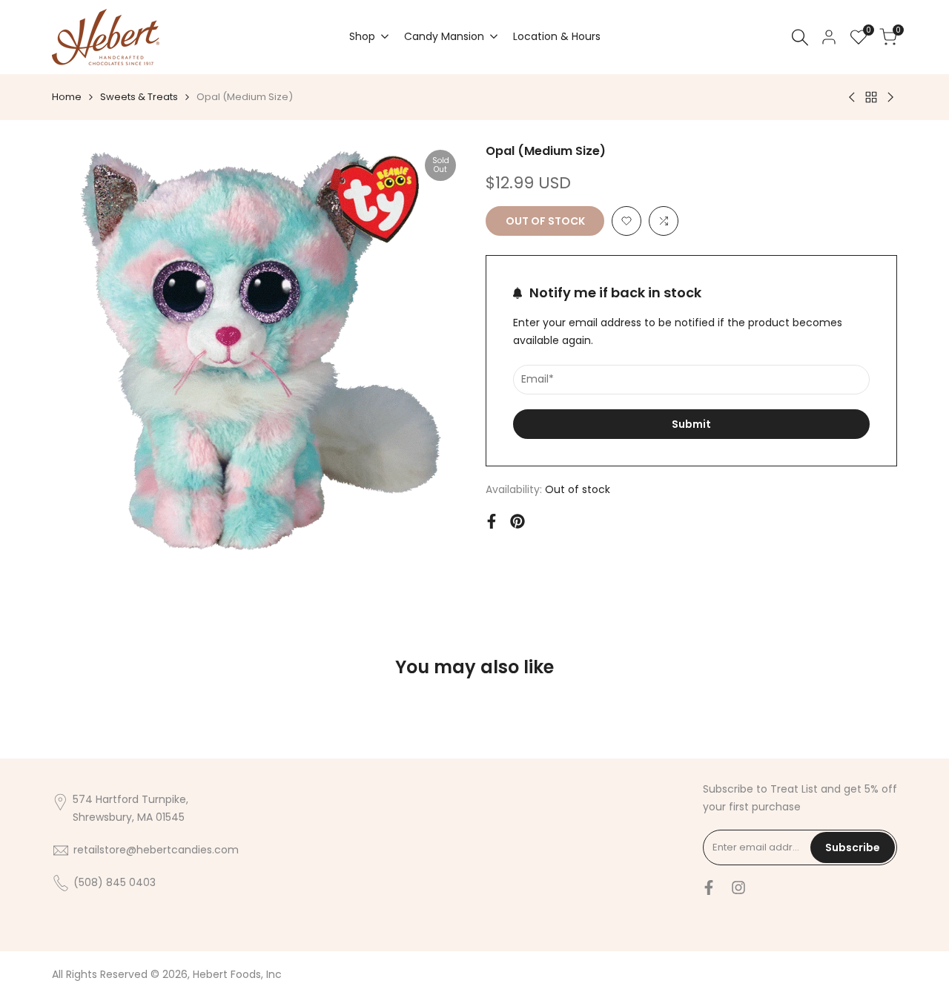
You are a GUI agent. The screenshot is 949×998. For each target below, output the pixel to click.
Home (67, 97)
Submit (691, 424)
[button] (626, 221)
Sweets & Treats (139, 97)
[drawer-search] (800, 37)
